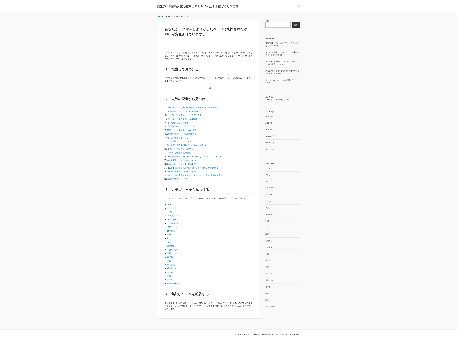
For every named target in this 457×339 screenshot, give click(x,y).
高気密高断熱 (173, 283)
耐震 (169, 276)
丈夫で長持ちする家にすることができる (184, 115)
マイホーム (172, 219)
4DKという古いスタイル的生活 (180, 149)
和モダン (171, 238)
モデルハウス (173, 223)
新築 (169, 261)
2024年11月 (269, 143)
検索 (267, 21)
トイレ (170, 212)
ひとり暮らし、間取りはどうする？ (182, 160)
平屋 (169, 253)
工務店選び (172, 250)
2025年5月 (269, 123)
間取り (170, 280)
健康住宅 (171, 231)
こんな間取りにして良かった (179, 141)
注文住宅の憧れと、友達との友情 (181, 134)
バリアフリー (173, 216)
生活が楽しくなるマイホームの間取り (183, 119)
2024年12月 (269, 136)
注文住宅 (171, 265)
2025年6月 (269, 116)
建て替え (171, 257)
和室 (169, 242)
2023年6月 (269, 149)
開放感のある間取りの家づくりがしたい (184, 172)
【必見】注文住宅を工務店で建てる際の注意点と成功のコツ (193, 168)
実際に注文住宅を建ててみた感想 (181, 130)
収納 (169, 235)
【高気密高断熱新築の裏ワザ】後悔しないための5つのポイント (194, 157)
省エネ (170, 272)
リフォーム (172, 227)
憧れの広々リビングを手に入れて (181, 164)
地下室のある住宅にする (177, 138)
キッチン (171, 204)
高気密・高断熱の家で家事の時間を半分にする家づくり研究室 (197, 6)
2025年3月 (269, 130)
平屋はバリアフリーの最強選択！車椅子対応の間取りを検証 (193, 108)
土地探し (171, 246)
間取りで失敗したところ (177, 179)
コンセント (172, 208)
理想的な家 (172, 268)
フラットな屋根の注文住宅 (178, 153)
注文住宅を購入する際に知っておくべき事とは (187, 145)
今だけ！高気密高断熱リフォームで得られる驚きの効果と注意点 (194, 175)
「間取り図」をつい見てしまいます (182, 126)
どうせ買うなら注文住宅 (177, 123)
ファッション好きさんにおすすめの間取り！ (186, 111)
